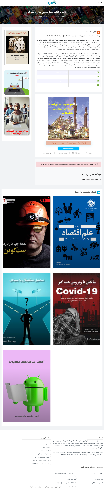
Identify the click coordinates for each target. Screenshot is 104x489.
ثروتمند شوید (44, 58)
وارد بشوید (85, 179)
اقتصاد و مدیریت (54, 16)
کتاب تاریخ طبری (71, 479)
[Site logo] (52, 3)
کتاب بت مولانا (99, 479)
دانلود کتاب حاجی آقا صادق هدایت (66, 483)
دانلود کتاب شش (98, 473)
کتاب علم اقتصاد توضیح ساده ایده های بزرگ (65, 474)
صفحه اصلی (63, 16)
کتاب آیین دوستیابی (97, 483)
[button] (17, 95)
